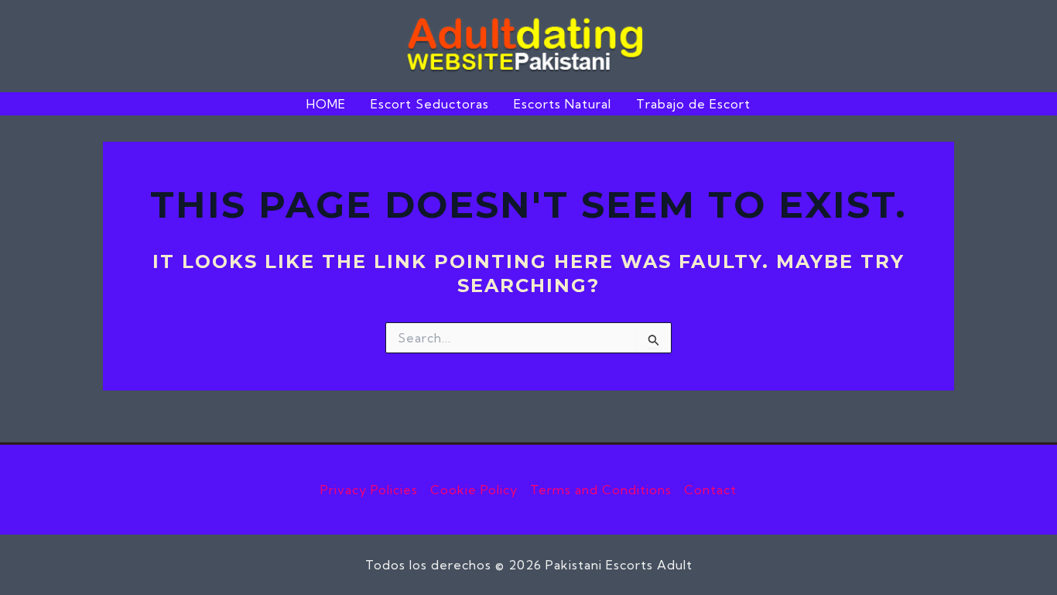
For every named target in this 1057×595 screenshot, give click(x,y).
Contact (710, 489)
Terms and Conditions (601, 489)
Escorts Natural (562, 104)
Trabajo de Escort (693, 104)
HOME (326, 104)
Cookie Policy (474, 489)
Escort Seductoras (430, 104)
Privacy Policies (369, 489)
